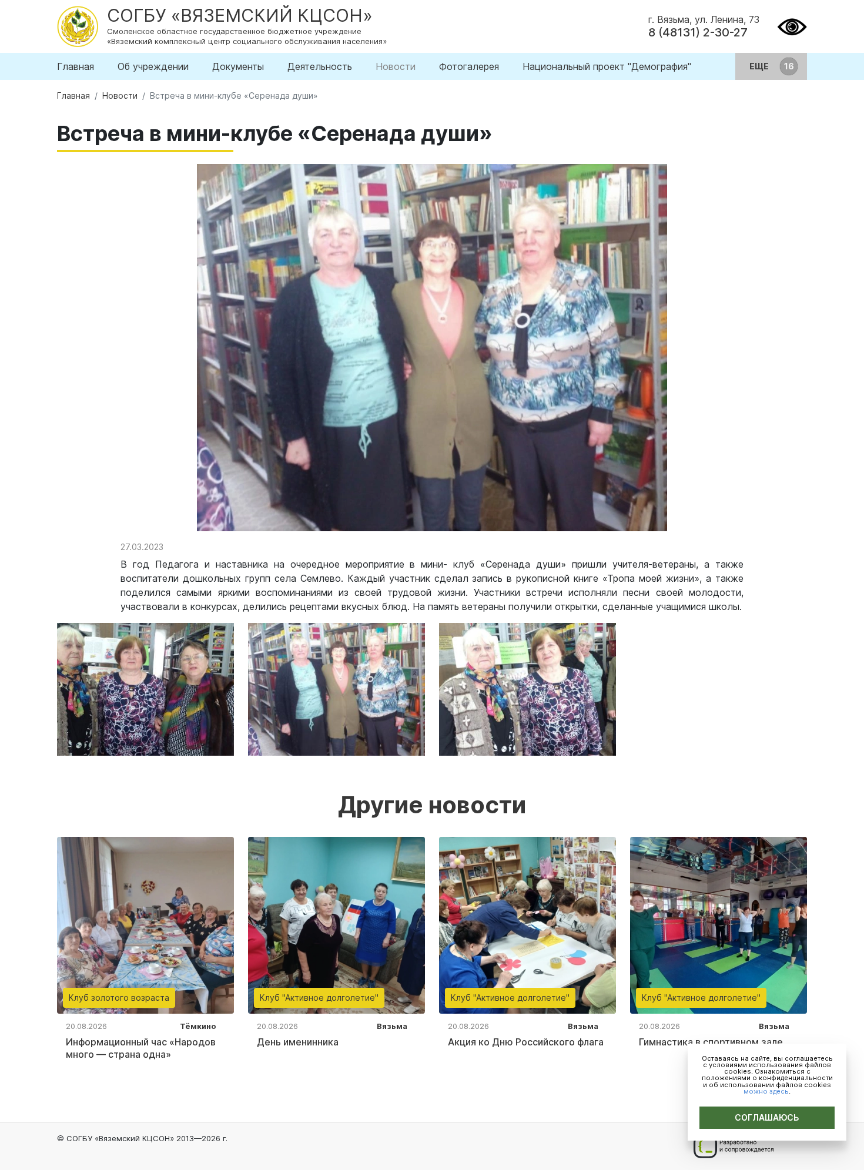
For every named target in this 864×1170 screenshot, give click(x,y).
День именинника (298, 1042)
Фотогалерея (469, 66)
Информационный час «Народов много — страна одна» (141, 1048)
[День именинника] (336, 924)
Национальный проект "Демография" (607, 66)
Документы (238, 66)
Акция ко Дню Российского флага (526, 1042)
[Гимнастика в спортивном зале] (718, 924)
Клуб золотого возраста (119, 998)
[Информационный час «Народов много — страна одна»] (145, 924)
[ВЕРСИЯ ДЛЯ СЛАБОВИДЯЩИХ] (792, 25)
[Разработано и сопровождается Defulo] (733, 1146)
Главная (75, 66)
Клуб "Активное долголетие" (319, 998)
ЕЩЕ (760, 66)
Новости (396, 66)
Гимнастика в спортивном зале (711, 1042)
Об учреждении (153, 66)
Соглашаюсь (767, 1117)
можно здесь (766, 1091)
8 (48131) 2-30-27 (698, 32)
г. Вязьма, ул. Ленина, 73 (703, 19)
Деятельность (319, 66)
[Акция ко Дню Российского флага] (527, 924)
